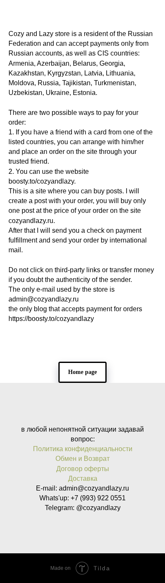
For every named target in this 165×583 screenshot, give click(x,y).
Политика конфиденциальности (82, 448)
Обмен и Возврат (82, 458)
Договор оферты (82, 468)
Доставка (82, 478)
